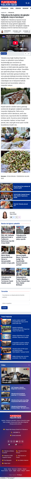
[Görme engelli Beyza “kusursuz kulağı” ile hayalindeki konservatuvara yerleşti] (23, 250)
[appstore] (11, 445)
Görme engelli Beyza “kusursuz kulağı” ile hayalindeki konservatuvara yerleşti (22, 260)
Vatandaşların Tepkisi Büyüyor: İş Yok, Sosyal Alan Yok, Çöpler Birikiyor (23, 281)
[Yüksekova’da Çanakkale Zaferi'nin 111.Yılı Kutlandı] (5, 394)
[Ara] (26, 3)
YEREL (12, 8)
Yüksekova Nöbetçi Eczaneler (8, 451)
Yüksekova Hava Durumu (21, 451)
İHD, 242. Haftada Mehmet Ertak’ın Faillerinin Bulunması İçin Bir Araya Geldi (7, 239)
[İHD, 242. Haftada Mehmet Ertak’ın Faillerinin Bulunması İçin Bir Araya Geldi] (8, 230)
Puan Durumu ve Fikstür (21, 456)
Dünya (5, 469)
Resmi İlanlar (4, 470)
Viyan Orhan (13, 214)
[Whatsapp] (19, 441)
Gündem (20, 469)
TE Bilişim (19, 475)
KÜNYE (28, 470)
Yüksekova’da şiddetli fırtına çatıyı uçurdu (21, 237)
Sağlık (14, 470)
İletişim (23, 470)
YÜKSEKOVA (4, 8)
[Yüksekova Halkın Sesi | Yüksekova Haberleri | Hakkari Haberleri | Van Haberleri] (9, 3)
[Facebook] (14, 217)
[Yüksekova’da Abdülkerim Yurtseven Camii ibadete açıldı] (8, 272)
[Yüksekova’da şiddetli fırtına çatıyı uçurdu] (23, 230)
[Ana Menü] (28, 3)
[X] (11, 441)
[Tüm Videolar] (29, 365)
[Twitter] (16, 217)
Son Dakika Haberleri (23, 460)
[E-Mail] (11, 217)
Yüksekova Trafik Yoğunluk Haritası (7, 456)
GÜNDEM (18, 8)
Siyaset (24, 469)
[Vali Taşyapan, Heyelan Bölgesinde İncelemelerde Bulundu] (5, 388)
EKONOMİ (25, 8)
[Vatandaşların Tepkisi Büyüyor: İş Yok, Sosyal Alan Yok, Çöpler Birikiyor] (23, 272)
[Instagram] (19, 217)
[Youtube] (17, 441)
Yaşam (10, 470)
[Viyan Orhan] (5, 215)
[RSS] (22, 441)
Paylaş (4, 53)
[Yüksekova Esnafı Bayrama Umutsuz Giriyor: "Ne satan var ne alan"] (5, 407)
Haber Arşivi (7, 463)
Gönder (4, 307)
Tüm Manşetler (8, 460)
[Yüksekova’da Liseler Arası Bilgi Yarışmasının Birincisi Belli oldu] (5, 400)
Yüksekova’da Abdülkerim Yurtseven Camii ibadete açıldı (7, 280)
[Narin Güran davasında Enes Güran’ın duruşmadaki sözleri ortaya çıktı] (8, 250)
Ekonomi (14, 469)
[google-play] (19, 445)
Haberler (3, 12)
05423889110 (16, 432)
